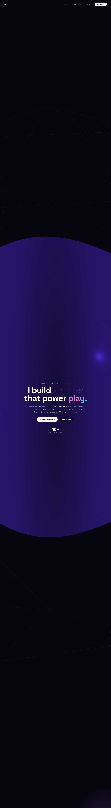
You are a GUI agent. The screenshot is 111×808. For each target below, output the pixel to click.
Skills (82, 4)
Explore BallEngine (46, 419)
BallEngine (100, 4)
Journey (74, 4)
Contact (89, 4)
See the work (66, 419)
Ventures (66, 4)
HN (5, 4)
